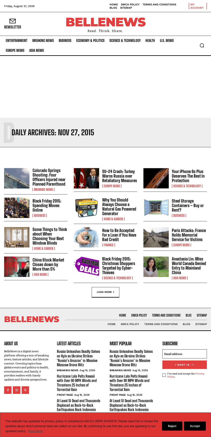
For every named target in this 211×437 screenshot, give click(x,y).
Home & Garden (113, 219)
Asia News (40, 274)
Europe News (112, 186)
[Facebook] (8, 390)
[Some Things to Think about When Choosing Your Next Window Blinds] (16, 237)
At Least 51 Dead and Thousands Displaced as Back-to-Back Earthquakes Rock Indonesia (78, 405)
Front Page (65, 394)
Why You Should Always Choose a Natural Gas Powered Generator (119, 206)
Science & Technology (187, 186)
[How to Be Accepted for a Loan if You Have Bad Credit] (86, 237)
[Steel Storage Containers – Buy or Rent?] (156, 208)
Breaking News (43, 189)
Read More (35, 431)
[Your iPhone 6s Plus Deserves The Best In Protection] (156, 178)
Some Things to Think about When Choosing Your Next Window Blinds (50, 236)
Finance (109, 245)
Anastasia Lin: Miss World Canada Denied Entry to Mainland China (189, 265)
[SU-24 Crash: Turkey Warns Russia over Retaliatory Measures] (86, 178)
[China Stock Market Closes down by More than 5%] (16, 267)
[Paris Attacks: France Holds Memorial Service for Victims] (156, 237)
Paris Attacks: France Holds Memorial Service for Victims (189, 235)
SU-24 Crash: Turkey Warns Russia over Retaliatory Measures (119, 176)
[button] (202, 45)
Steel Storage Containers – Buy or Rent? (188, 205)
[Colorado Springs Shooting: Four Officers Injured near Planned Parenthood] (16, 178)
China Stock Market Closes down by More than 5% (48, 264)
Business (39, 215)
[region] (105, 424)
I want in (182, 364)
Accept (195, 426)
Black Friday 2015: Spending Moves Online (47, 205)
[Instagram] (16, 390)
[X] (25, 390)
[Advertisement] (105, 87)
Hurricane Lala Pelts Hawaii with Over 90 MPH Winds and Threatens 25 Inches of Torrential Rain (77, 383)
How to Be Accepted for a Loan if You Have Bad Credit (119, 235)
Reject (172, 426)
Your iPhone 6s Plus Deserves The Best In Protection (188, 176)
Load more (104, 292)
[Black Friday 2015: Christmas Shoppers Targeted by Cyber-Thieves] (86, 267)
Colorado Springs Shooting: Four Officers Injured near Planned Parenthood (49, 177)
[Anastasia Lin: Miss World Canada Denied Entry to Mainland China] (156, 267)
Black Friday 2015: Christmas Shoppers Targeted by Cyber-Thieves (118, 265)
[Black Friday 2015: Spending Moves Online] (16, 208)
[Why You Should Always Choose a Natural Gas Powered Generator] (86, 208)
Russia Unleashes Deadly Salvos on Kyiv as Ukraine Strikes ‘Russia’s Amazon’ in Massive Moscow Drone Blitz (78, 358)
